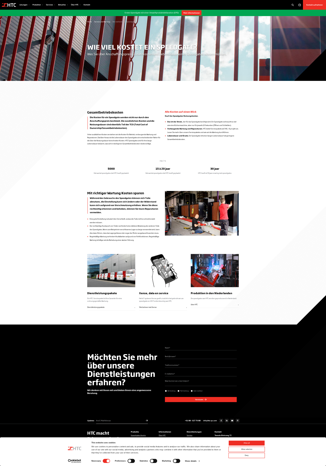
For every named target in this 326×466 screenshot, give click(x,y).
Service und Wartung (102, 21)
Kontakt (87, 4)
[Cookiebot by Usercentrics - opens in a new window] (74, 461)
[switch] (131, 461)
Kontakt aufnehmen (314, 5)
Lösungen (23, 4)
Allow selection (246, 449)
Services (49, 4)
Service (189, 435)
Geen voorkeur (198, 391)
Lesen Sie (171, 132)
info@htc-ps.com (210, 420)
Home (89, 21)
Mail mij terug (184, 391)
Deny (247, 455)
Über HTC (75, 4)
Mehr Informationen (191, 13)
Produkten (36, 4)
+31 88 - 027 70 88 (193, 420)
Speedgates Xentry (138, 435)
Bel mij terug (171, 391)
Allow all (247, 443)
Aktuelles (62, 4)
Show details (190, 461)
